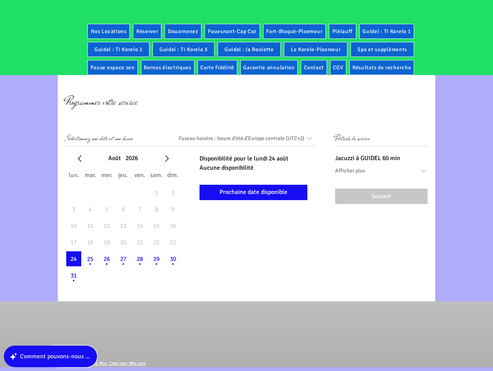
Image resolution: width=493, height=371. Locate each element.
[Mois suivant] (166, 158)
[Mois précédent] (79, 158)
